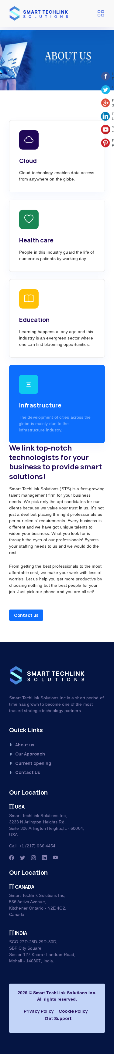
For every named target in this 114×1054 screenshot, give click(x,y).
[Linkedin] (44, 857)
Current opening (33, 763)
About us (24, 745)
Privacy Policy (39, 1011)
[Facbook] (11, 857)
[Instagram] (33, 857)
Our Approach (30, 754)
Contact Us (27, 772)
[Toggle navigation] (100, 13)
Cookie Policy (73, 1011)
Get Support (58, 1018)
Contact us (26, 615)
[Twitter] (22, 857)
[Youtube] (55, 857)
